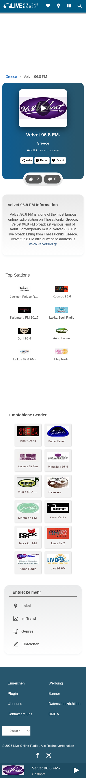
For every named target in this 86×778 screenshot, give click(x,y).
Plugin (13, 693)
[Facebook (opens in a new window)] (37, 755)
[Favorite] (48, 6)
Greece (11, 77)
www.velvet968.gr (43, 244)
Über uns (15, 704)
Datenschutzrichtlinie (65, 704)
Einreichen (16, 683)
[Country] (69, 6)
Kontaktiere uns (20, 714)
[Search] (79, 6)
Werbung (56, 683)
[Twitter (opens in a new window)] (48, 755)
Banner (54, 693)
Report (44, 160)
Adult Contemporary (43, 150)
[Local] (58, 6)
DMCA (54, 714)
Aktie (29, 160)
